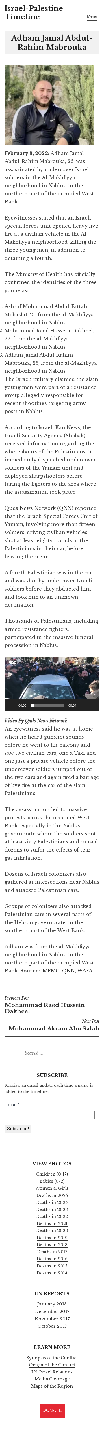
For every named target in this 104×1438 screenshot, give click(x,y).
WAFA (84, 971)
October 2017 (52, 1326)
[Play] (12, 705)
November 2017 (52, 1319)
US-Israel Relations (52, 1372)
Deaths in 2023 (52, 1209)
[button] (52, 684)
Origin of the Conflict (52, 1364)
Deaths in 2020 (52, 1230)
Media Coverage (52, 1379)
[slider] (47, 705)
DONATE (52, 1410)
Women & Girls (52, 1188)
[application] (52, 684)
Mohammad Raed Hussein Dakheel (45, 1005)
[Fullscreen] (92, 705)
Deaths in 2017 (52, 1252)
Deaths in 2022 (52, 1216)
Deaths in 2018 (52, 1244)
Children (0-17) (52, 1174)
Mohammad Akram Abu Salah (53, 1025)
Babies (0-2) (52, 1181)
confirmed (17, 282)
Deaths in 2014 (52, 1273)
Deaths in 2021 (52, 1223)
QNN (68, 971)
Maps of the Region (52, 1386)
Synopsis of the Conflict (52, 1358)
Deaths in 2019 (52, 1237)
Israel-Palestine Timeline (34, 12)
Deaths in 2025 (52, 1195)
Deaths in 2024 (52, 1202)
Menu (92, 16)
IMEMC (50, 971)
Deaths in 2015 (52, 1266)
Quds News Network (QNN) (39, 508)
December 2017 (52, 1311)
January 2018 (52, 1304)
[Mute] (83, 705)
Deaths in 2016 (52, 1258)
